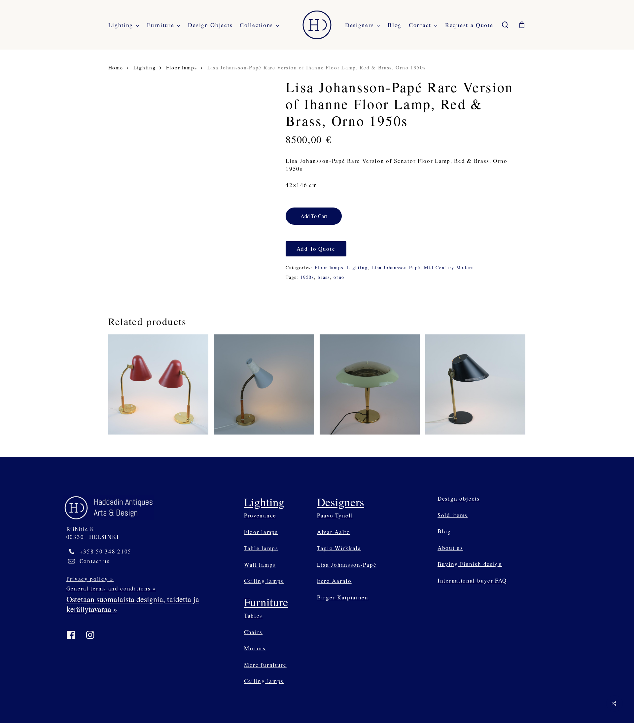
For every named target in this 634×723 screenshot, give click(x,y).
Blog (444, 531)
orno (339, 277)
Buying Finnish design (470, 564)
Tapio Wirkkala (339, 548)
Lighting (144, 67)
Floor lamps (181, 67)
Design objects (459, 498)
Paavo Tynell (335, 515)
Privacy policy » (90, 579)
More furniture (265, 664)
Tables (253, 615)
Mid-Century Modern (449, 267)
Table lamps (261, 548)
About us (450, 548)
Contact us (95, 561)
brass (324, 277)
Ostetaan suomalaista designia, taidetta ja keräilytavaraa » (132, 604)
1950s (307, 277)
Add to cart (313, 215)
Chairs (253, 632)
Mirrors (255, 648)
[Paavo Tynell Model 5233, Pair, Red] (158, 384)
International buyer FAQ (472, 580)
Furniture (266, 602)
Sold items (453, 515)
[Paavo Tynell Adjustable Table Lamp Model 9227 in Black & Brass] (475, 384)
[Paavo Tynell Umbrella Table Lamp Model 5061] (370, 384)
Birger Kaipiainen (343, 597)
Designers (340, 502)
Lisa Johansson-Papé (395, 267)
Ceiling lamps (264, 581)
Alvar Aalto (333, 532)
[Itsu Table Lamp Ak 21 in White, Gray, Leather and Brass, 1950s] (264, 384)
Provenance (260, 515)
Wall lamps (260, 564)
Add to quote (316, 248)
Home (115, 67)
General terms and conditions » (111, 588)
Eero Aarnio (334, 581)
